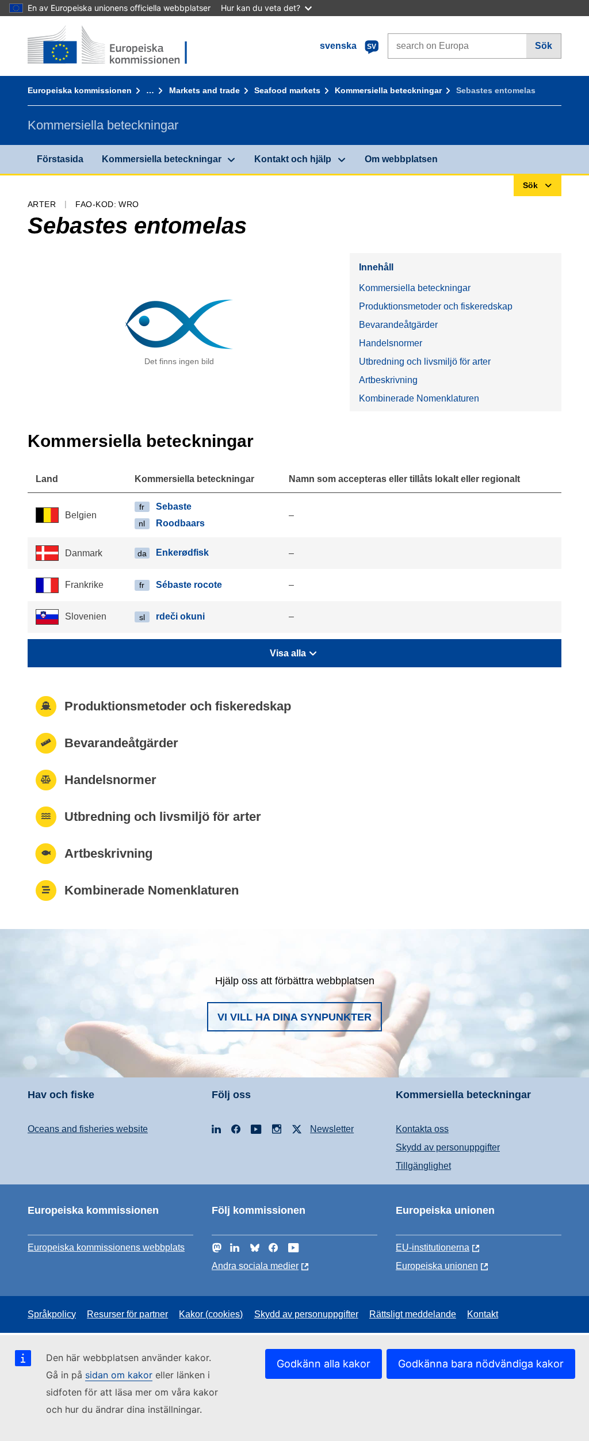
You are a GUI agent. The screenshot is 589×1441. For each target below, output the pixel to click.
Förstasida (60, 159)
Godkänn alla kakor (323, 1364)
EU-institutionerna (432, 1247)
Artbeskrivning (388, 380)
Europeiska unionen (437, 1266)
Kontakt (482, 1314)
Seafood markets (287, 90)
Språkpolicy (52, 1314)
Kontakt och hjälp (292, 159)
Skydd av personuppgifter (448, 1147)
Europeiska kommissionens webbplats (106, 1247)
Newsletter (332, 1129)
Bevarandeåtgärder (398, 325)
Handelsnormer (390, 343)
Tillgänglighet (423, 1166)
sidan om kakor (118, 1375)
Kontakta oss (422, 1129)
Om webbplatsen (401, 159)
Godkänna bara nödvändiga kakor (481, 1364)
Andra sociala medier (255, 1266)
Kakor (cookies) (211, 1314)
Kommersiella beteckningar (388, 90)
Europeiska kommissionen (80, 90)
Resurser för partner (127, 1314)
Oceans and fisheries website (88, 1129)
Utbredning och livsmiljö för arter (425, 361)
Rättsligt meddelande (412, 1314)
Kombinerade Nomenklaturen (419, 398)
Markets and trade (204, 90)
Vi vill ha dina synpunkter (294, 1017)
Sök (543, 46)
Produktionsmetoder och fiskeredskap (435, 306)
